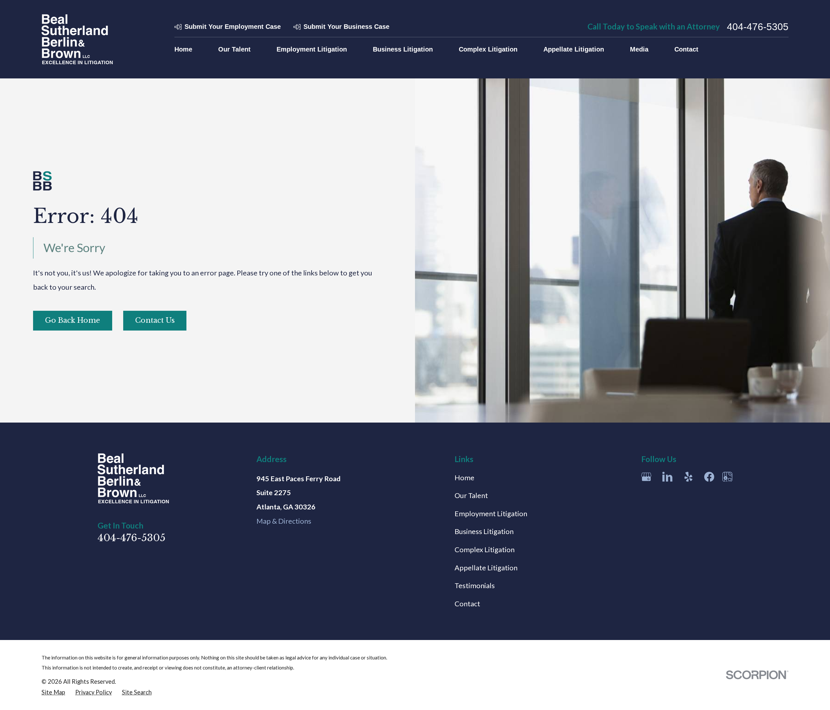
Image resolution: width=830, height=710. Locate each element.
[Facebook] (709, 477)
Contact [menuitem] (686, 49)
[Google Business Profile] (646, 477)
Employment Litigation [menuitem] (312, 49)
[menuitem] (53, 692)
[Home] (77, 39)
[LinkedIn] (667, 477)
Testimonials (475, 585)
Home (464, 477)
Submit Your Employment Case (232, 26)
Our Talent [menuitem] (234, 49)
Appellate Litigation (486, 567)
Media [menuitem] (639, 49)
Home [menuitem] (183, 49)
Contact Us (155, 320)
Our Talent (471, 495)
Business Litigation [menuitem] (403, 49)
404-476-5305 (757, 27)
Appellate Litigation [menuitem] (573, 49)
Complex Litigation (485, 549)
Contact (467, 603)
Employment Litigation (491, 513)
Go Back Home (72, 320)
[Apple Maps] (727, 477)
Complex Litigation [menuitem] (488, 49)
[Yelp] (688, 477)
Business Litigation (484, 531)
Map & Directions (283, 521)
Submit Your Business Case (346, 26)
